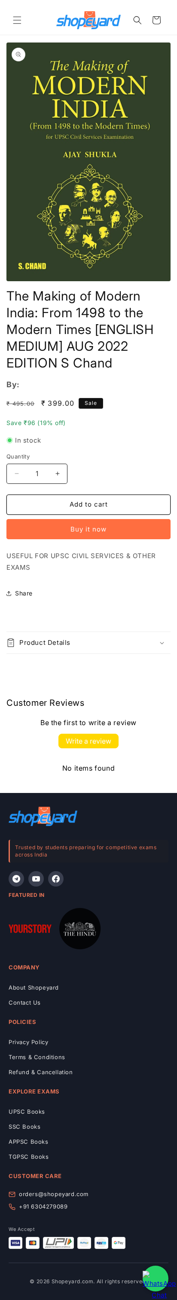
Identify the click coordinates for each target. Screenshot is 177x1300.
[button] (17, 20)
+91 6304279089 (43, 1206)
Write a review (88, 741)
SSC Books (24, 1126)
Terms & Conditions (37, 1057)
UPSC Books (27, 1111)
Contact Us (25, 1002)
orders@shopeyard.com (53, 1194)
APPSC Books (29, 1141)
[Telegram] (16, 879)
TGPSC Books (29, 1156)
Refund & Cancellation (41, 1072)
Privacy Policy (28, 1042)
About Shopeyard (34, 987)
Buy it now (88, 529)
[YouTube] (36, 879)
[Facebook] (56, 879)
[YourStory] (30, 930)
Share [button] (24, 593)
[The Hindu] (79, 930)
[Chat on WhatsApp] (155, 1278)
